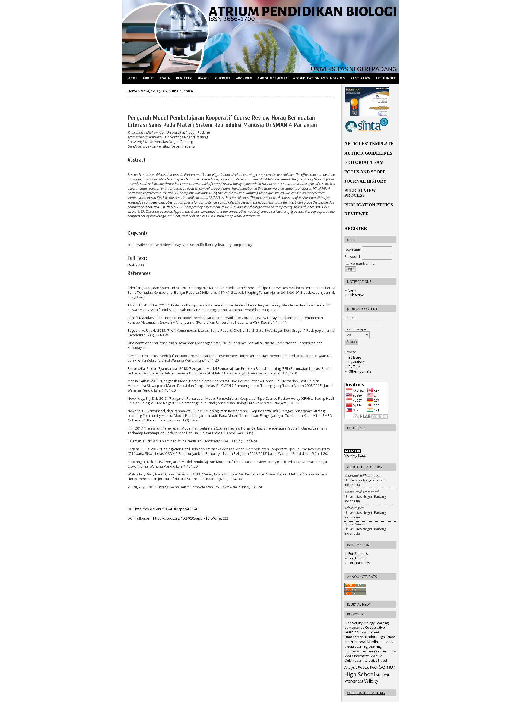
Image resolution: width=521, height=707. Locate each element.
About (148, 78)
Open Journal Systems (366, 693)
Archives (244, 78)
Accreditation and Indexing (319, 78)
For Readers (358, 553)
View (352, 290)
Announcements (272, 78)
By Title (354, 366)
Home (132, 78)
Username (353, 249)
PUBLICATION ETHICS (368, 204)
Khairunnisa (182, 91)
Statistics (360, 78)
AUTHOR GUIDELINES (368, 153)
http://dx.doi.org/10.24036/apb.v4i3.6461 (167, 509)
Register (184, 78)
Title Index (386, 78)
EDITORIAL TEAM (364, 162)
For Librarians (359, 563)
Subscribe (356, 295)
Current (223, 78)
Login (165, 78)
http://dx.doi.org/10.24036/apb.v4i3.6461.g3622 (190, 518)
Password (352, 256)
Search (350, 317)
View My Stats (355, 455)
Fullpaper (136, 265)
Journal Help (358, 604)
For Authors (357, 558)
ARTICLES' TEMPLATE (369, 143)
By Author (356, 362)
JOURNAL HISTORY (365, 181)
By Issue (354, 357)
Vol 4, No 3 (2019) (154, 91)
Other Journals (359, 371)
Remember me (363, 263)
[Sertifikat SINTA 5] (366, 131)
